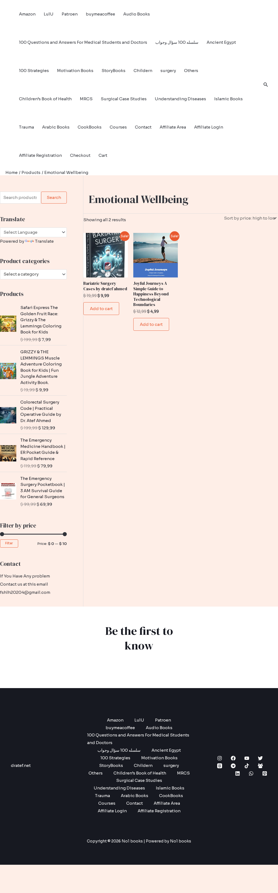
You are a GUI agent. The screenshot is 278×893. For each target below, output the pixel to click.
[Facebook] (233, 758)
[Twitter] (260, 758)
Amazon (27, 14)
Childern (143, 70)
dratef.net (21, 765)
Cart (103, 155)
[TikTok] (246, 765)
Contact (143, 127)
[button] (265, 84)
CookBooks (90, 127)
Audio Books (136, 14)
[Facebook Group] (260, 765)
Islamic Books (228, 98)
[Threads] (219, 765)
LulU (48, 14)
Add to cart (101, 308)
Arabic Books (56, 127)
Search (54, 197)
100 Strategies (34, 70)
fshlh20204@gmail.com (25, 592)
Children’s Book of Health (45, 98)
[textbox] (31, 274)
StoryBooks (113, 70)
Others (191, 70)
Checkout (80, 155)
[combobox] (33, 274)
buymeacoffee (100, 14)
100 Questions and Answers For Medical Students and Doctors (83, 42)
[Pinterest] (264, 773)
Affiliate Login (208, 127)
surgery (168, 70)
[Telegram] (233, 765)
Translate (44, 241)
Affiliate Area (173, 127)
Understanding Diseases (180, 98)
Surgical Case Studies (124, 98)
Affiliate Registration (40, 155)
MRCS (86, 98)
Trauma (26, 127)
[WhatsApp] (251, 773)
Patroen (70, 14)
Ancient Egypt (221, 42)
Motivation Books (75, 70)
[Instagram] (219, 758)
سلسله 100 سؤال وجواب (176, 42)
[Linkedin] (237, 773)
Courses (118, 127)
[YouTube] (246, 758)
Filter (9, 543)
